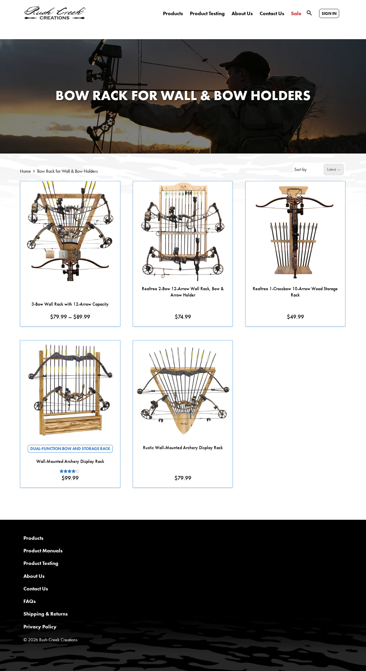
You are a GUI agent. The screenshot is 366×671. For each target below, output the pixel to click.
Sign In (329, 13)
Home (25, 171)
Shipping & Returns (45, 613)
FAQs (29, 601)
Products (173, 13)
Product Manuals (43, 550)
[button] (309, 12)
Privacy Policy (40, 626)
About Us (242, 13)
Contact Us (272, 13)
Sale (296, 13)
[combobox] (334, 169)
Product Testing (207, 13)
